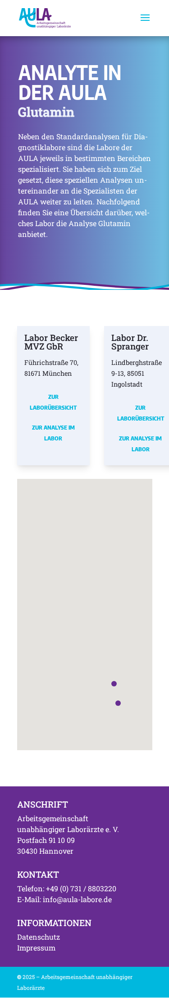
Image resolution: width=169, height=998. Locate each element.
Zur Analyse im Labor (53, 433)
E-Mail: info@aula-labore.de (64, 899)
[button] (118, 703)
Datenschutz (38, 936)
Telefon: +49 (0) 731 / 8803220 (66, 888)
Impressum (36, 947)
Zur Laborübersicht (53, 402)
